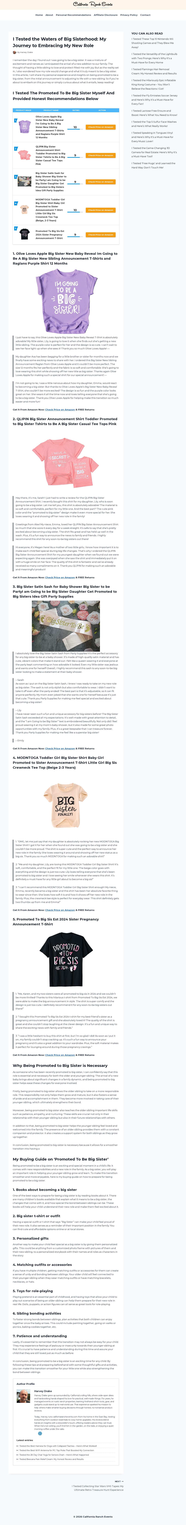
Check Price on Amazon (100, 127)
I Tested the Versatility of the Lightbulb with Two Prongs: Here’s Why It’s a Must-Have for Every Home (154, 58)
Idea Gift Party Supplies (52, 596)
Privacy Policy (129, 15)
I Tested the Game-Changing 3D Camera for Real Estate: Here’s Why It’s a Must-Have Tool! (154, 152)
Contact (145, 15)
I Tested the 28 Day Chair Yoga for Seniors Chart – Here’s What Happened (53, 1455)
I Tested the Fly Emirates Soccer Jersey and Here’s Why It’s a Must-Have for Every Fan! (154, 99)
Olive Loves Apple (31, 254)
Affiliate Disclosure (106, 15)
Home (39, 15)
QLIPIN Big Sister (31, 419)
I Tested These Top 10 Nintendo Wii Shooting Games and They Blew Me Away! (153, 43)
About (49, 15)
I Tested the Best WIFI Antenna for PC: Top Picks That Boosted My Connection (56, 1450)
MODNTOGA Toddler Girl (38, 758)
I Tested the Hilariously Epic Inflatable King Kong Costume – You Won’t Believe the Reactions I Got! (154, 84)
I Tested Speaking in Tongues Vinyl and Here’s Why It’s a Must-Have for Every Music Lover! (152, 136)
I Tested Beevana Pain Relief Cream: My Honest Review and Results (51, 1459)
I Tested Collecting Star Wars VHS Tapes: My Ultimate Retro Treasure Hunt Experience (97, 1485)
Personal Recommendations (73, 15)
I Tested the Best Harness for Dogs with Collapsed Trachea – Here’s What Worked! (57, 1446)
